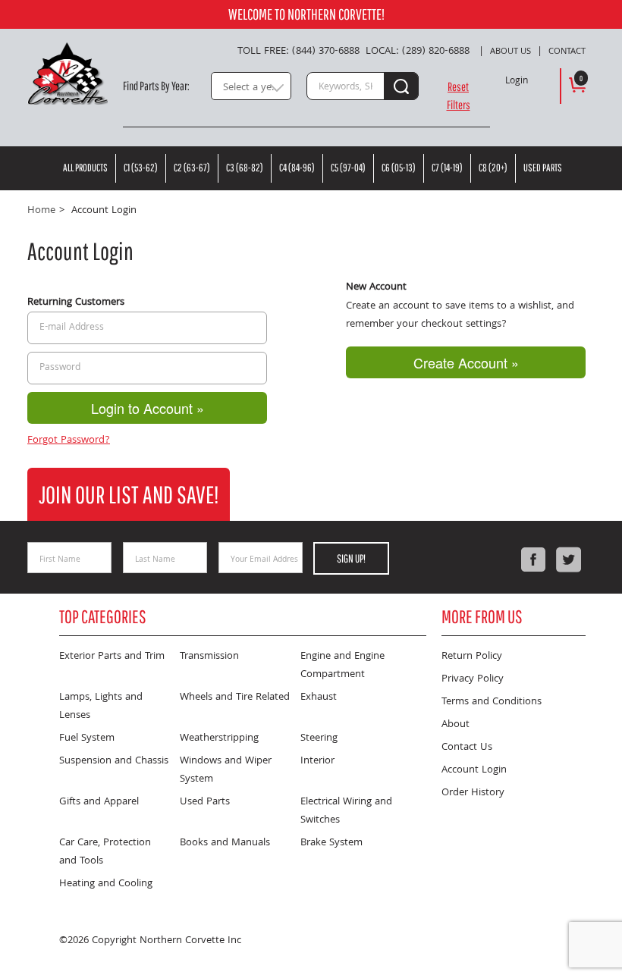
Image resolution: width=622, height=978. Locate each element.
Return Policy (471, 656)
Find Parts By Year (155, 85)
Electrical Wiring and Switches (346, 811)
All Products (85, 167)
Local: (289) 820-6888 (418, 51)
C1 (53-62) (141, 167)
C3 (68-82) (244, 167)
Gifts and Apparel (99, 802)
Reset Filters (458, 95)
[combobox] (251, 86)
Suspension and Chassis (113, 761)
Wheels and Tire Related (235, 697)
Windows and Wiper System (226, 770)
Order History (472, 793)
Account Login (474, 770)
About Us (510, 52)
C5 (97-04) (348, 167)
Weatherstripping (219, 738)
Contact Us (466, 747)
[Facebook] (533, 559)
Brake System (331, 843)
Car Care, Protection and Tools (105, 852)
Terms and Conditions (491, 702)
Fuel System (87, 738)
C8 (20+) (493, 167)
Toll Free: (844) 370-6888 (298, 51)
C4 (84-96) (297, 167)
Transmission (209, 656)
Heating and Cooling (105, 884)
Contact (567, 52)
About (455, 724)
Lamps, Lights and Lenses (101, 706)
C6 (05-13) (399, 167)
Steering (319, 738)
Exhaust (318, 697)
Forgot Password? (68, 440)
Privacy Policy (472, 679)
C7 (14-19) (447, 167)
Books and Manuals (225, 843)
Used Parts (542, 167)
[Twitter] (568, 559)
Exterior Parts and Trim (112, 656)
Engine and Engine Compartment (342, 665)
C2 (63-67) (192, 167)
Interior (317, 761)
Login (516, 82)
